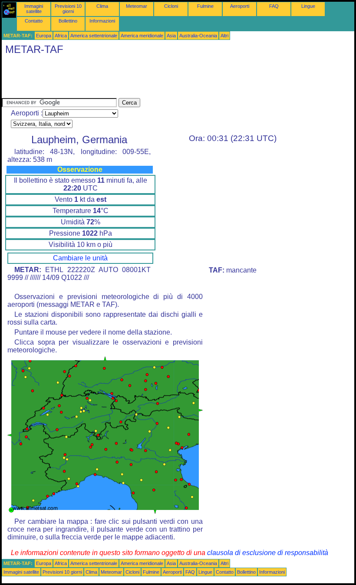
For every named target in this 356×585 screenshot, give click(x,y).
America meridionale (142, 35)
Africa (61, 35)
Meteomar (136, 6)
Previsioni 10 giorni (68, 8)
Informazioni (102, 20)
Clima (102, 6)
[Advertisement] (160, 78)
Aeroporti (239, 6)
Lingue (308, 6)
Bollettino (68, 20)
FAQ (274, 6)
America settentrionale (93, 35)
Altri (224, 35)
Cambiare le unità (80, 258)
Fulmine (205, 6)
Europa (43, 35)
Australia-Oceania (198, 35)
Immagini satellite (33, 8)
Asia (171, 35)
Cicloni (171, 6)
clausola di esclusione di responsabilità (267, 552)
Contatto (34, 20)
